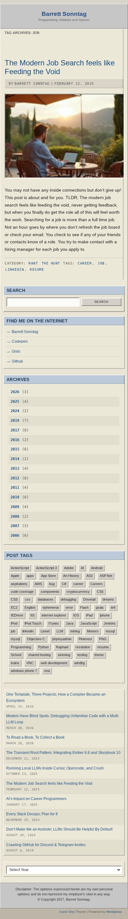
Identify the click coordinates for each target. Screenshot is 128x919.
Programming (21, 647)
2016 (15, 440)
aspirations (19, 584)
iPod (14, 623)
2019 (15, 420)
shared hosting (39, 655)
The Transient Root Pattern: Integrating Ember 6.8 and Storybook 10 (63, 752)
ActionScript (20, 568)
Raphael (62, 647)
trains (15, 663)
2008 (15, 516)
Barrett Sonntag (64, 14)
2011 (15, 487)
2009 (15, 507)
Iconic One (67, 911)
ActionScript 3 (46, 568)
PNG (103, 639)
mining (75, 631)
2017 (15, 430)
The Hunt (51, 263)
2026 (15, 392)
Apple (15, 576)
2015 (15, 449)
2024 (15, 411)
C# (64, 584)
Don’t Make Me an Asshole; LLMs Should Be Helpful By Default (59, 829)
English (30, 607)
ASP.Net (106, 576)
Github (17, 361)
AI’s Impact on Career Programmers (36, 799)
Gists (16, 351)
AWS (38, 584)
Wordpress (114, 911)
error (69, 607)
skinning (64, 655)
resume (37, 270)
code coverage (22, 591)
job (101, 263)
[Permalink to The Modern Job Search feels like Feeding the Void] (64, 176)
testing (82, 655)
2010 (15, 497)
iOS (76, 615)
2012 (15, 478)
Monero (92, 631)
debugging (68, 599)
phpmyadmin (61, 639)
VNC (30, 663)
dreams (108, 599)
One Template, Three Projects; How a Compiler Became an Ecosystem (56, 697)
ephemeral (50, 607)
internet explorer (54, 615)
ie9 (113, 607)
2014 (15, 459)
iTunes (53, 623)
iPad (89, 615)
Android (97, 568)
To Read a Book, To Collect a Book (35, 737)
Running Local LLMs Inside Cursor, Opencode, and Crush (55, 768)
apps (30, 576)
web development (54, 663)
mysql (15, 639)
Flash (84, 607)
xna (47, 671)
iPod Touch (33, 623)
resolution (82, 647)
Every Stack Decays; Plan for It (31, 814)
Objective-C (36, 639)
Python (43, 647)
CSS (14, 599)
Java (69, 623)
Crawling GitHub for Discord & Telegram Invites (45, 845)
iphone (105, 615)
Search (101, 301)
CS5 (100, 591)
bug (52, 584)
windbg (79, 663)
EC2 (14, 607)
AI (82, 568)
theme (99, 655)
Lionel (45, 631)
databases (45, 599)
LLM (60, 631)
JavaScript (88, 623)
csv (27, 599)
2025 (15, 401)
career (85, 263)
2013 (15, 468)
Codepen (20, 341)
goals (100, 607)
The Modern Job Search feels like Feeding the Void (60, 67)
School (16, 655)
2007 (15, 526)
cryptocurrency (78, 591)
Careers (96, 584)
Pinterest (85, 639)
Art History (71, 576)
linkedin (14, 270)
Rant (33, 263)
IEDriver (17, 615)
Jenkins (110, 623)
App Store (48, 576)
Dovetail (89, 599)
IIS (32, 615)
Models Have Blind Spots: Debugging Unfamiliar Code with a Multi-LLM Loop (62, 719)
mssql (110, 631)
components (50, 591)
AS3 (89, 576)
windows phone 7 (24, 671)
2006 (15, 535)
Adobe (69, 568)
